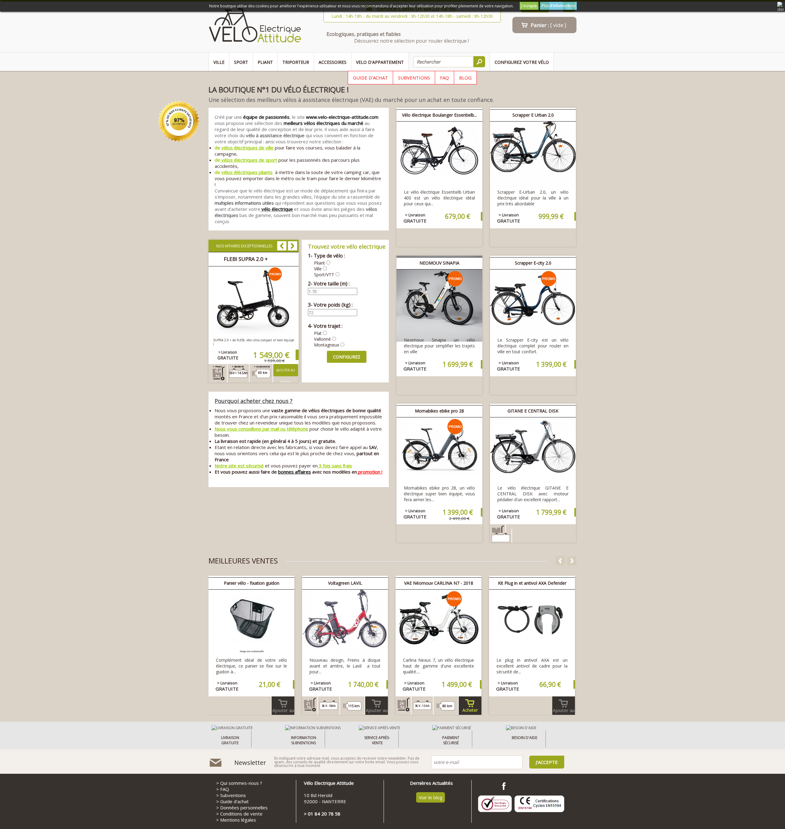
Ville (218, 62)
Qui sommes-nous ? (241, 783)
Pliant (265, 62)
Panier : (548, 25)
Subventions (414, 78)
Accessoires (333, 62)
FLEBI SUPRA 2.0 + (246, 258)
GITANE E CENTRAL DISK (532, 411)
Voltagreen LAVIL (345, 583)
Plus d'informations (558, 5)
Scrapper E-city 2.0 (533, 263)
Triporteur (295, 62)
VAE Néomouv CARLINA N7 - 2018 (438, 583)
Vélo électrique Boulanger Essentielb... (439, 115)
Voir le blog (430, 797)
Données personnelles (244, 807)
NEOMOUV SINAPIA (439, 263)
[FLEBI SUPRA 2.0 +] (254, 345)
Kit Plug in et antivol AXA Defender (532, 583)
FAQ (444, 78)
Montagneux (326, 345)
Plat (318, 333)
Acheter (470, 710)
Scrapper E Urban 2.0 (533, 115)
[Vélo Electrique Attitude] (255, 27)
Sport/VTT (324, 274)
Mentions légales (238, 820)
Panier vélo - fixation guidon (251, 583)
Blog (465, 78)
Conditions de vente (241, 814)
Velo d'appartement (380, 62)
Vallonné (322, 339)
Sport (241, 62)
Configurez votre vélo (522, 62)
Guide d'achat (370, 78)
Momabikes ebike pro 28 (439, 411)
